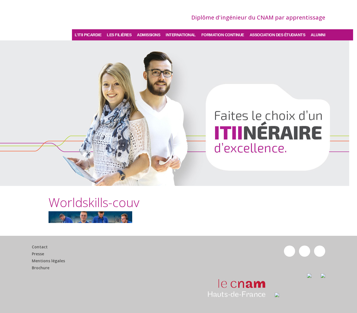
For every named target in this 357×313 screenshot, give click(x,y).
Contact (40, 247)
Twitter (304, 251)
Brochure (40, 267)
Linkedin (319, 251)
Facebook (289, 251)
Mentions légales (48, 260)
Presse (38, 254)
